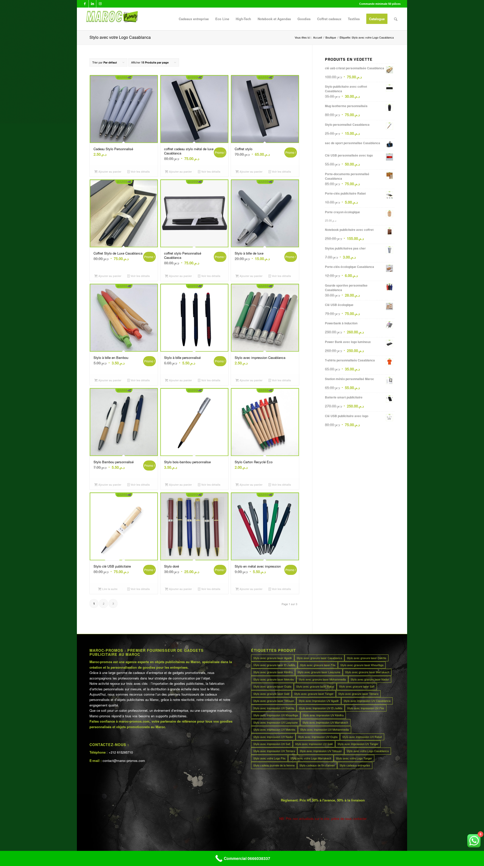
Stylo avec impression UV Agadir (319, 701)
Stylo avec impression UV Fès (365, 708)
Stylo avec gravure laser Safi (357, 686)
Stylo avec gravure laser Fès (318, 665)
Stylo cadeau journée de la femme (274, 765)
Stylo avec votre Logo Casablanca (368, 751)
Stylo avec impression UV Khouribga (275, 715)
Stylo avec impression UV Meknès (274, 729)
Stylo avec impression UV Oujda (318, 737)
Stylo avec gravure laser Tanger (314, 694)
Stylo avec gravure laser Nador (370, 679)
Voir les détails (140, 171)
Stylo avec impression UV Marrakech (325, 722)
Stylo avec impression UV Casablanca (367, 701)
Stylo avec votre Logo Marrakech (310, 758)
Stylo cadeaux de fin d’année (317, 765)
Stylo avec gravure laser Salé (271, 694)
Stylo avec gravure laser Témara (358, 694)
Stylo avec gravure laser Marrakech (367, 672)
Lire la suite (109, 589)
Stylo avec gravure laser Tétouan (273, 701)
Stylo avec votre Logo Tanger (354, 758)
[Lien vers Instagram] (100, 4)
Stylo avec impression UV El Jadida (320, 708)
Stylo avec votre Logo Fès (269, 758)
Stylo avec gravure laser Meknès (273, 679)
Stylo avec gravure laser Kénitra (273, 672)
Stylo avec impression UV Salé (314, 744)
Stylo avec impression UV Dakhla (273, 708)
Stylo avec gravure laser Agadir (272, 658)
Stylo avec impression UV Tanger (358, 744)
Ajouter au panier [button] (109, 171)
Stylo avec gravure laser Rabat (315, 686)
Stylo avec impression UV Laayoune (275, 722)
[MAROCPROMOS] (111, 19)
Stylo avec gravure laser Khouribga (361, 665)
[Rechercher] (396, 19)
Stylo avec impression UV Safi (271, 744)
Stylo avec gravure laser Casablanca (319, 658)
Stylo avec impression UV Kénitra (323, 715)
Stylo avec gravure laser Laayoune (318, 672)
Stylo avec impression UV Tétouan (321, 751)
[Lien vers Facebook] (84, 4)
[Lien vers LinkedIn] (92, 4)
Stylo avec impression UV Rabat (362, 737)
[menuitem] (193, 19)
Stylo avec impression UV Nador (273, 737)
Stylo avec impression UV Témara (274, 751)
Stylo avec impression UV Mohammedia (324, 729)
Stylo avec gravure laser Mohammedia (322, 679)
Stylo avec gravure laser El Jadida (274, 665)
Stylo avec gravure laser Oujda (272, 686)
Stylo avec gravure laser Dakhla (366, 658)
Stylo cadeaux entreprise (355, 765)
